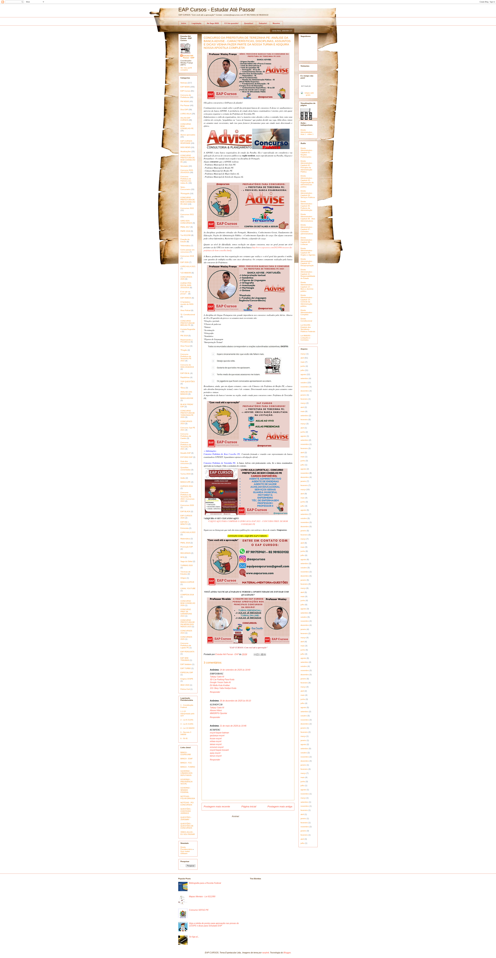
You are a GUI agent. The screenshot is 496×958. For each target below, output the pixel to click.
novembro (305, 387)
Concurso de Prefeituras (185, 96)
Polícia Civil (185, 689)
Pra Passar (184, 105)
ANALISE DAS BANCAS (186, 393)
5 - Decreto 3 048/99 (185, 733)
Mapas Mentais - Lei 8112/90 (202, 896)
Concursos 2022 (187, 208)
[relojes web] (306, 90)
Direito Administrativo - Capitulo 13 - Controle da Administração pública (307, 300)
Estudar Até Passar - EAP (188, 57)
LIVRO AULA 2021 (187, 266)
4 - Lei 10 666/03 (187, 728)
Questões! (248, 23)
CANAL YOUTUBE (187, 588)
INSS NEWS (185, 147)
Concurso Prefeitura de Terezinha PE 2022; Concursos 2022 (187, 496)
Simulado (184, 166)
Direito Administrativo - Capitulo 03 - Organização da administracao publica (307, 181)
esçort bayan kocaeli (219, 750)
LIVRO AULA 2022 (187, 532)
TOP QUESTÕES (187, 381)
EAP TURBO (185, 668)
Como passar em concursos (187, 251)
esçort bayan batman (219, 733)
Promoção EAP (186, 547)
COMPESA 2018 (187, 595)
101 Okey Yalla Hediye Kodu (223, 688)
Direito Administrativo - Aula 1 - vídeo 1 (307, 132)
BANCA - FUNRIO (187, 767)
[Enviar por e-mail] (255, 654)
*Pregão (183, 350)
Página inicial (248, 806)
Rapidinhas (185, 377)
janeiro (303, 395)
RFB (182, 557)
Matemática (185, 539)
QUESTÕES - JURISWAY (186, 818)
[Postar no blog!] (257, 654)
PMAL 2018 (185, 543)
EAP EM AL (185, 373)
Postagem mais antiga (280, 806)
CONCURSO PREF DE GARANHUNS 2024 (186, 612)
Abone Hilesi (216, 710)
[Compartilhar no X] (260, 654)
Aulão (182, 478)
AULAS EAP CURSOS (185, 119)
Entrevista (184, 528)
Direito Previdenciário (186, 848)
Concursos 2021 (187, 214)
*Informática (185, 246)
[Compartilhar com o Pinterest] (265, 654)
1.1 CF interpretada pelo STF (187, 713)
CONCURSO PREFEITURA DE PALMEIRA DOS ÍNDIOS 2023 (187, 623)
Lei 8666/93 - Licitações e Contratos (306, 338)
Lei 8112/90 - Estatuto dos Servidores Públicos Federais (308, 328)
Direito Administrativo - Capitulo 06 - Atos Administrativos (308, 217)
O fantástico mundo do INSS (186, 303)
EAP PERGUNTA (187, 652)
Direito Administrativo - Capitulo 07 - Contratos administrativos (307, 229)
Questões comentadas (185, 468)
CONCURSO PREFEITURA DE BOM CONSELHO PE (187, 158)
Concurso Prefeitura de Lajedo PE (185, 645)
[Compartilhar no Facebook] (262, 654)
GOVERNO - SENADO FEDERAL (185, 790)
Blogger (287, 953)
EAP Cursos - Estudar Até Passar (216, 9)
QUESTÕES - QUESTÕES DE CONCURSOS (186, 826)
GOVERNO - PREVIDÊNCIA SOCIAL (186, 781)
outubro (304, 382)
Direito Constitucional (306, 320)
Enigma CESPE (186, 679)
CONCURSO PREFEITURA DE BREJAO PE (187, 323)
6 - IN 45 (184, 738)
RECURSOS (185, 553)
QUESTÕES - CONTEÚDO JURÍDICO (186, 811)
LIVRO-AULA (185, 114)
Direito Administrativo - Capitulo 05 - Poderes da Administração (307, 205)
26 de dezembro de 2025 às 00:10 (235, 701)
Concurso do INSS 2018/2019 (187, 366)
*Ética (182, 388)
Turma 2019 (185, 474)
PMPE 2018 (185, 231)
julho (302, 370)
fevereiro (304, 399)
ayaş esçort (215, 753)
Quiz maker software (185, 852)
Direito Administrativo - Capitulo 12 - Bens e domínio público (307, 286)
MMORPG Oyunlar (218, 713)
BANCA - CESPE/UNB (185, 753)
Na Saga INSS (213, 23)
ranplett (265, 953)
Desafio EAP (185, 453)
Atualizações (185, 151)
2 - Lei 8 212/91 (186, 720)
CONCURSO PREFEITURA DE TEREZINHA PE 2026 (187, 414)
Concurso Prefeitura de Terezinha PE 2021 (185, 445)
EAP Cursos (185, 91)
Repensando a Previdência (186, 341)
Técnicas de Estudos (185, 573)
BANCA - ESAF (186, 759)
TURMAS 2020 (186, 565)
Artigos (183, 578)
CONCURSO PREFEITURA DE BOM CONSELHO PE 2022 (187, 200)
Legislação (196, 23)
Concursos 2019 (187, 256)
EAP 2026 (184, 262)
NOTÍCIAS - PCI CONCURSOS (187, 804)
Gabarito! (263, 23)
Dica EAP (184, 109)
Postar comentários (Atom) (252, 816)
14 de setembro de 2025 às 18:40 (235, 670)
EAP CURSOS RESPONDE (186, 142)
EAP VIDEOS (185, 298)
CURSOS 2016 (186, 486)
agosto (303, 374)
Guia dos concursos (184, 462)
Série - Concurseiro (185, 188)
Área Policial (185, 310)
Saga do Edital (186, 561)
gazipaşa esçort (217, 735)
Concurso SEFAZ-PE (199, 910)
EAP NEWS (185, 87)
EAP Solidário (186, 664)
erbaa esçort (215, 741)
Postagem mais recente (217, 806)
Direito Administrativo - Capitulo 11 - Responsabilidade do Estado (308, 274)
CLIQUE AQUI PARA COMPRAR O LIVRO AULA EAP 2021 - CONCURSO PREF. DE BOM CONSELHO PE (248, 522)
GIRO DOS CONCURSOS (186, 222)
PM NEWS (184, 101)
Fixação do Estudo (184, 240)
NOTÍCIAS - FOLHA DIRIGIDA (187, 797)
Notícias (183, 83)
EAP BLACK (185, 511)
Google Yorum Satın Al (220, 682)
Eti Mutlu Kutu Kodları (220, 685)
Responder (215, 692)
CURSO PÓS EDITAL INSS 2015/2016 (185, 285)
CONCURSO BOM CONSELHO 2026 (187, 603)
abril (302, 358)
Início (183, 23)
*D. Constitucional (187, 314)
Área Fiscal (185, 346)
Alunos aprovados (187, 135)
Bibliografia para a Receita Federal (205, 883)
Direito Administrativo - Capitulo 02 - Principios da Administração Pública (307, 166)
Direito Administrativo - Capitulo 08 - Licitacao (307, 241)
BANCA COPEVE (187, 582)
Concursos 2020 (187, 505)
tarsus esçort (216, 756)
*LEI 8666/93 (185, 273)
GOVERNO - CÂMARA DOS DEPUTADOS (186, 773)
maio (303, 362)
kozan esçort (216, 738)
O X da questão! (231, 23)
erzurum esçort (216, 747)
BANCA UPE (185, 482)
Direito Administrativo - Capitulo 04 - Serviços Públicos (308, 194)
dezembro (305, 391)
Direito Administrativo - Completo (307, 312)
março (303, 354)
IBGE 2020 (184, 685)
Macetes (276, 23)
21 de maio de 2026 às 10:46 (233, 726)
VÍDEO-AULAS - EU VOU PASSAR (187, 833)
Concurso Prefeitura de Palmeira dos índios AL (185, 179)
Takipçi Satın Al (217, 677)
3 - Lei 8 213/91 (186, 724)
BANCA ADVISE (186, 398)
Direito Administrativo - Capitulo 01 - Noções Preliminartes (307, 152)
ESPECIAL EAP (186, 672)
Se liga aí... (194, 937)
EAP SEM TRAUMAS (184, 659)
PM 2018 (184, 336)
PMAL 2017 (185, 227)
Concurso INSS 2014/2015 (186, 171)
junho (303, 366)
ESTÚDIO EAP (186, 457)
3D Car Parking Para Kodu (222, 679)
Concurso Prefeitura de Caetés (185, 436)
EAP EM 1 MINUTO (184, 523)
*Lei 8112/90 (185, 235)
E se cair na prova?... (185, 293)
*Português (184, 193)
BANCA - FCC (186, 763)
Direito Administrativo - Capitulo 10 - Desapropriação (307, 262)
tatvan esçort (216, 744)
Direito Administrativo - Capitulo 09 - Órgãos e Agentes (308, 251)
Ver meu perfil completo (186, 69)
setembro (304, 378)
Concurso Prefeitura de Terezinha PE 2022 (185, 357)
